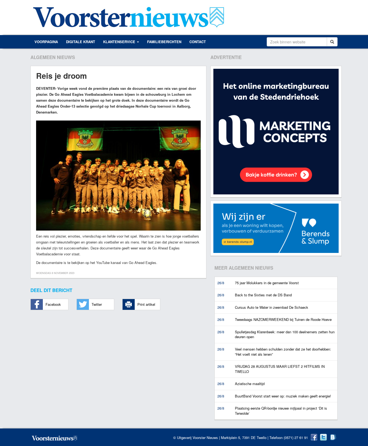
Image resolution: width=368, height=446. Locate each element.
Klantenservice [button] (119, 41)
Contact (197, 41)
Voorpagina (46, 41)
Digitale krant (80, 41)
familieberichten (164, 41)
